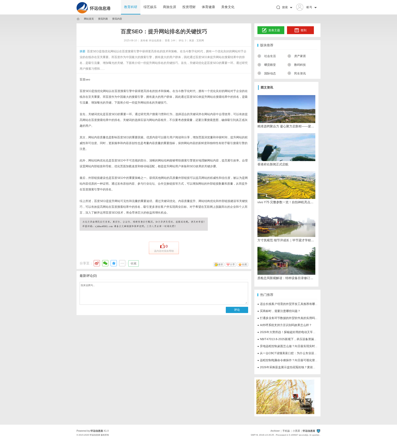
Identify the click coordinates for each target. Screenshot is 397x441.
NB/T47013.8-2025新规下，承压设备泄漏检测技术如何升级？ (298, 339)
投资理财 (189, 7)
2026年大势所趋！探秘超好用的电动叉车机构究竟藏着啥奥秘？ (299, 332)
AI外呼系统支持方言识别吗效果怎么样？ (284, 325)
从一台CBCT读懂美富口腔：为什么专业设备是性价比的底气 (297, 353)
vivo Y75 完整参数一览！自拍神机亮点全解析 (286, 202)
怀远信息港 (100, 8)
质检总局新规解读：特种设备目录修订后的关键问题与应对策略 (286, 278)
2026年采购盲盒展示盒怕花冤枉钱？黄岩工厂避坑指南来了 (296, 367)
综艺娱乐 (150, 7)
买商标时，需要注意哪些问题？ (278, 311)
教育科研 (130, 7)
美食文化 (227, 7)
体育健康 (208, 7)
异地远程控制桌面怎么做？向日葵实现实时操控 (289, 346)
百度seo (85, 79)
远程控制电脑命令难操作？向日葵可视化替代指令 (290, 360)
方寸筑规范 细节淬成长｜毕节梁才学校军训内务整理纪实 (286, 240)
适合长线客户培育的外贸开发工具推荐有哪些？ (289, 304)
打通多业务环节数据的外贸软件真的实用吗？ (287, 318)
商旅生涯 (169, 7)
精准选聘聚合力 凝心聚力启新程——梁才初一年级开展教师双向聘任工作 (286, 126)
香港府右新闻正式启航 (272, 164)
